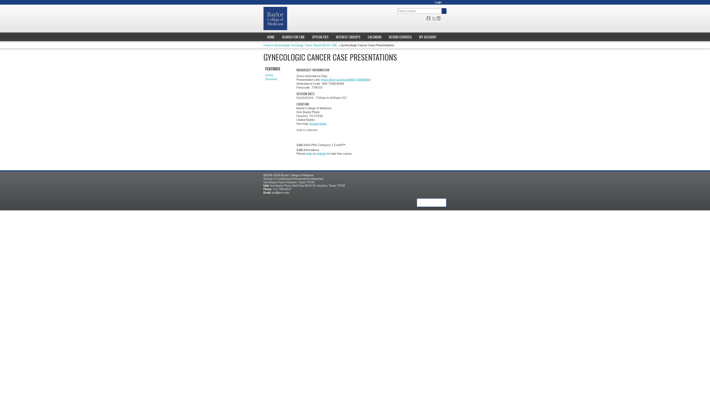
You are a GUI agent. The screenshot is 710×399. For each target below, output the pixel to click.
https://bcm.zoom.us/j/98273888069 (345, 79)
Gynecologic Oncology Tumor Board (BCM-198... (306, 45)
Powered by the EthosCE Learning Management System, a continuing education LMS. (432, 202)
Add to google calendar (300, 135)
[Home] (275, 18)
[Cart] (445, 3)
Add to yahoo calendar (308, 135)
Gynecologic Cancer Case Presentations (367, 45)
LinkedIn (438, 18)
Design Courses (400, 37)
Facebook (428, 18)
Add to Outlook (325, 135)
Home (271, 37)
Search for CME (293, 37)
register (321, 153)
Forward (443, 18)
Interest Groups (348, 37)
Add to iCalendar (317, 135)
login (309, 153)
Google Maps (318, 123)
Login (438, 2)
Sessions (271, 79)
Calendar (374, 37)
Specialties (320, 37)
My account (428, 37)
